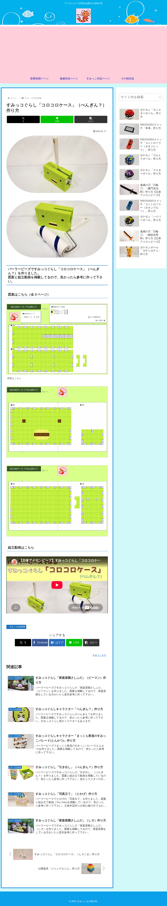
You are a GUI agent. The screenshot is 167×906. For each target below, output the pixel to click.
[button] (90, 119)
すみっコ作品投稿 (17, 627)
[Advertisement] (83, 49)
